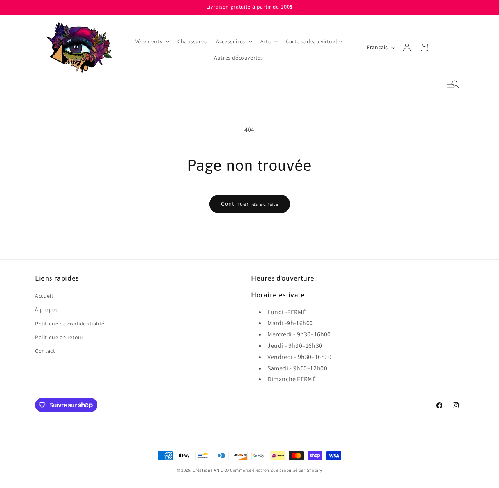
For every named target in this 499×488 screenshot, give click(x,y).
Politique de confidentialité (69, 323)
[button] (455, 84)
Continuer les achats (249, 203)
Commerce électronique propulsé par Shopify (276, 470)
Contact (45, 350)
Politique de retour (59, 337)
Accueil (44, 296)
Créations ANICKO (211, 470)
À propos (46, 309)
